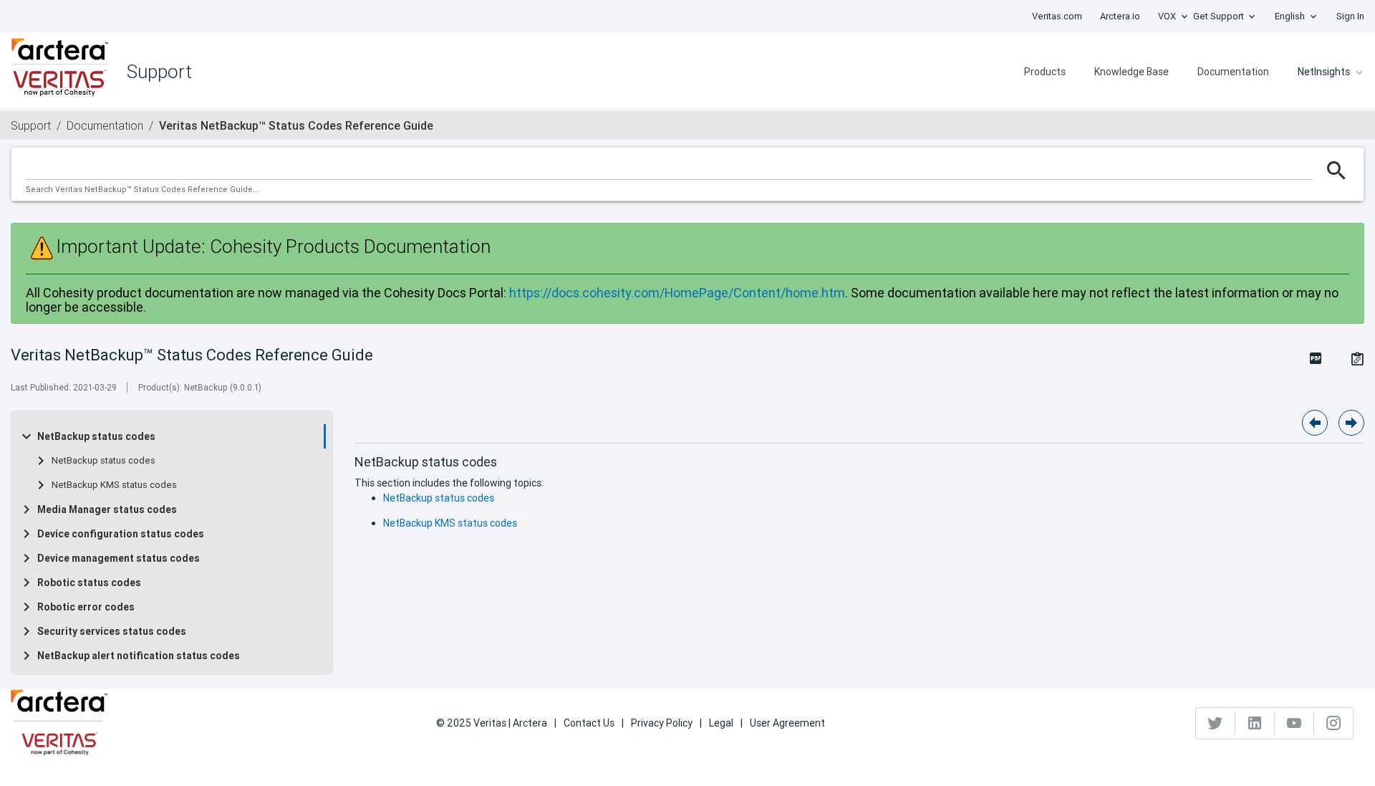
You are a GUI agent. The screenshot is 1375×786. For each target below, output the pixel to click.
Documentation (1233, 71)
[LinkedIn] (1255, 722)
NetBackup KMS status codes (114, 485)
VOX (1167, 16)
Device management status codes (118, 558)
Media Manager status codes (107, 509)
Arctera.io (1120, 16)
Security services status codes (111, 631)
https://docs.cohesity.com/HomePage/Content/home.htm (677, 292)
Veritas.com (1057, 16)
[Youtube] (1294, 722)
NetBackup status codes (96, 436)
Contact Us (589, 723)
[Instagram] (1333, 722)
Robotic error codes (86, 607)
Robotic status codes (89, 582)
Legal (721, 723)
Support (31, 125)
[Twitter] (1215, 722)
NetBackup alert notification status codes (138, 655)
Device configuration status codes (120, 534)
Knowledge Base (1131, 71)
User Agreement (787, 723)
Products (1045, 71)
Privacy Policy (662, 723)
